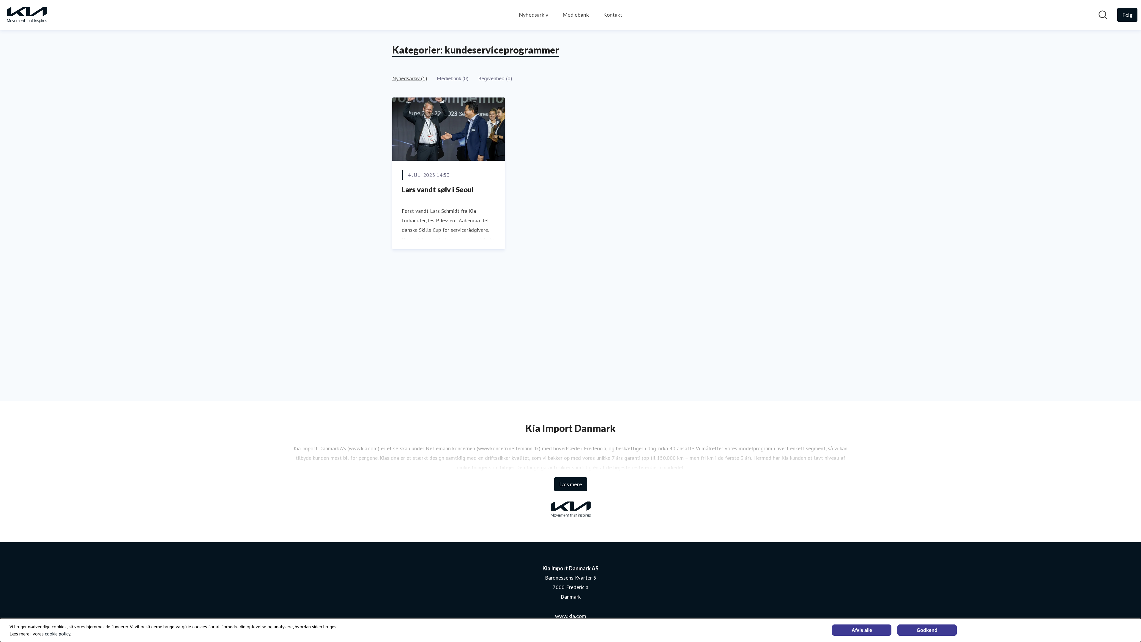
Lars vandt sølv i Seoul (438, 189)
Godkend (927, 630)
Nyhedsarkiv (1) (409, 78)
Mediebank (575, 14)
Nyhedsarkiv (533, 14)
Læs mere (570, 484)
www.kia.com (570, 616)
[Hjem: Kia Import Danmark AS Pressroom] (27, 15)
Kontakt (612, 14)
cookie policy (57, 634)
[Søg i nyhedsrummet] (1103, 15)
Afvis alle (862, 630)
